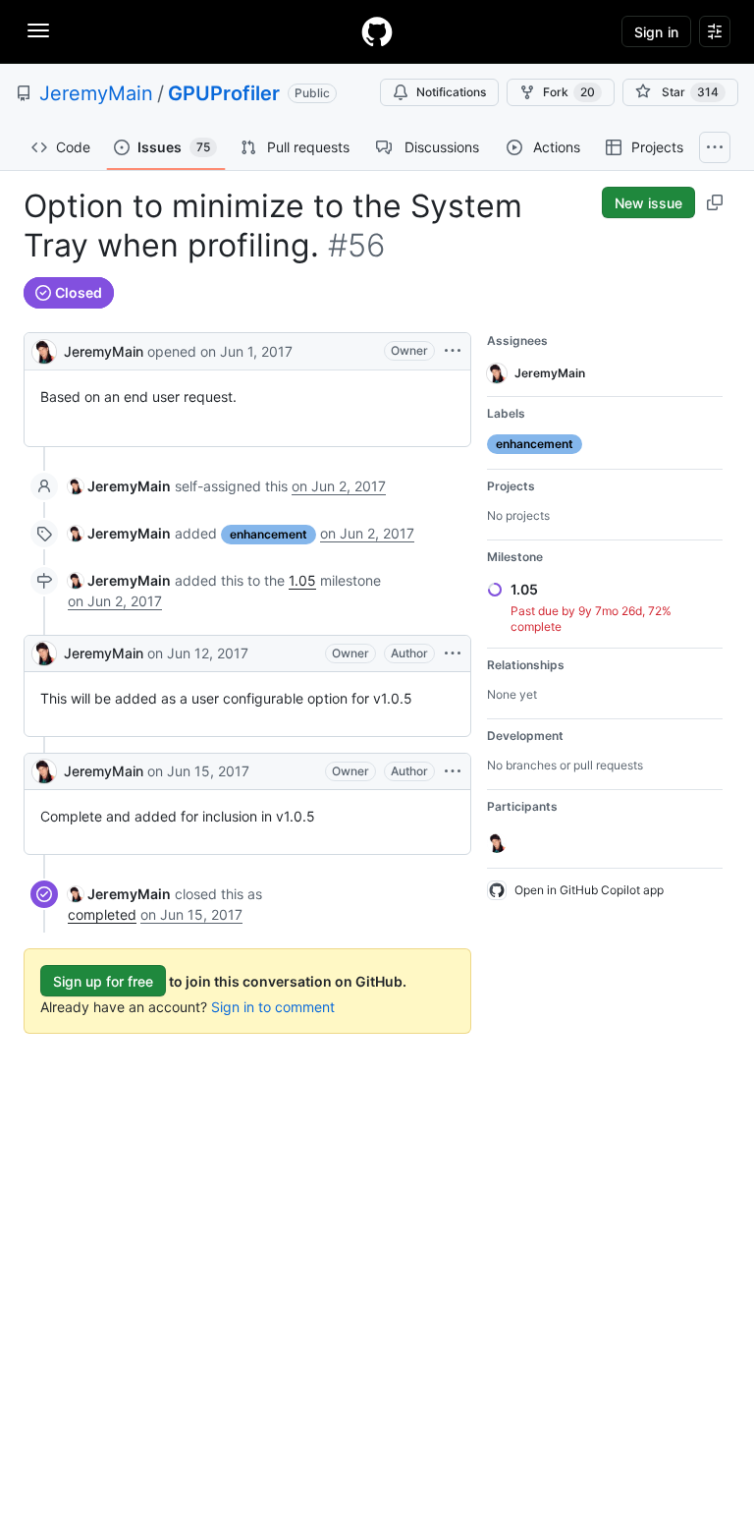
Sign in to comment (273, 1006)
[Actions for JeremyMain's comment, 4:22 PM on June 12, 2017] (452, 653)
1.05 (302, 580)
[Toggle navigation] (38, 30)
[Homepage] (377, 31)
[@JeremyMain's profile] (44, 349)
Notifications (451, 92)
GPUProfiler (224, 93)
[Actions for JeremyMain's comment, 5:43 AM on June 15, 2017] (452, 771)
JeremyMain (96, 93)
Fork (569, 92)
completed (102, 914)
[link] (119, 486)
